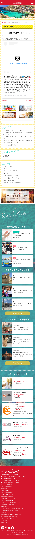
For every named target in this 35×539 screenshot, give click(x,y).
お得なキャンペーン (8, 498)
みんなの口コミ (6, 490)
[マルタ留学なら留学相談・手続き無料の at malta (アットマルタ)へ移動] (2, 22)
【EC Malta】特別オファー (12, 145)
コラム (6, 173)
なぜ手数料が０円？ (8, 494)
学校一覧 (4, 488)
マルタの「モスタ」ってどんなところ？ (16, 130)
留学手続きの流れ (7, 497)
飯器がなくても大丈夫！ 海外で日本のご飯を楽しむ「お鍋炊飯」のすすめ (17, 142)
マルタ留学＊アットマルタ (22, 95)
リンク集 (4, 521)
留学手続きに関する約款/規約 (11, 515)
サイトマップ (5, 523)
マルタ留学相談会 (9, 180)
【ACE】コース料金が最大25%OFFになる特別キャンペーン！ (17, 133)
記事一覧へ (16, 313)
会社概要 (4, 507)
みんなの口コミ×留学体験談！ (13, 183)
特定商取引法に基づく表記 (10, 517)
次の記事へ (29, 100)
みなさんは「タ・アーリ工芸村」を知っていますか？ (17, 137)
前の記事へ (6, 100)
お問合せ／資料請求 (8, 505)
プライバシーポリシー (8, 519)
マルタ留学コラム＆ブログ (11, 178)
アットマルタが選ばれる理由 (11, 503)
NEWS (5, 168)
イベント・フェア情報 (10, 171)
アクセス (4, 513)
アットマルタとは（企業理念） (13, 509)
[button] (3, 196)
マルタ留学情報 (6, 492)
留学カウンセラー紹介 (10, 511)
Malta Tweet (8, 166)
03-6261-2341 (7, 476)
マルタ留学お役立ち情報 (11, 175)
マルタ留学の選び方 (8, 486)
